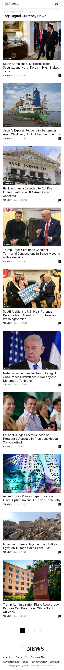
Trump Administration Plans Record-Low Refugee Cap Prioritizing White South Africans (31, 608)
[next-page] (40, 630)
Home (5, 11)
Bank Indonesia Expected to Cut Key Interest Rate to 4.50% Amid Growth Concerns (27, 192)
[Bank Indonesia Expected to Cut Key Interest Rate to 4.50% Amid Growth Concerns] (32, 165)
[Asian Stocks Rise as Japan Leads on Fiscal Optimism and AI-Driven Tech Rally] (32, 473)
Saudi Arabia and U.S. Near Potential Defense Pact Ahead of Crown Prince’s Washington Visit (29, 315)
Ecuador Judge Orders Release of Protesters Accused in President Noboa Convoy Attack (30, 438)
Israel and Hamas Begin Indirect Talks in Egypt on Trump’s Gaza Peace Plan (30, 546)
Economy (7, 59)
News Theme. (49, 665)
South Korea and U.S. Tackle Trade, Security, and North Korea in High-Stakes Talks (31, 67)
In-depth (7, 245)
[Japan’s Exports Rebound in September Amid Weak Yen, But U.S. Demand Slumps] (32, 105)
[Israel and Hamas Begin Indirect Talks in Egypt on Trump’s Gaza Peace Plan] (32, 526)
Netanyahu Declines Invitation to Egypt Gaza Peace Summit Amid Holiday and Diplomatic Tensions (29, 377)
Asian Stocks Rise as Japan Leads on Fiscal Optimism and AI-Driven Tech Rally (31, 498)
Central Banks (9, 183)
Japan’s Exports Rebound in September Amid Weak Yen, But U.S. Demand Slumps (31, 132)
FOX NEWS (7, 75)
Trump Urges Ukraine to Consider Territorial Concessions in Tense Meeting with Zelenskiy (31, 253)
